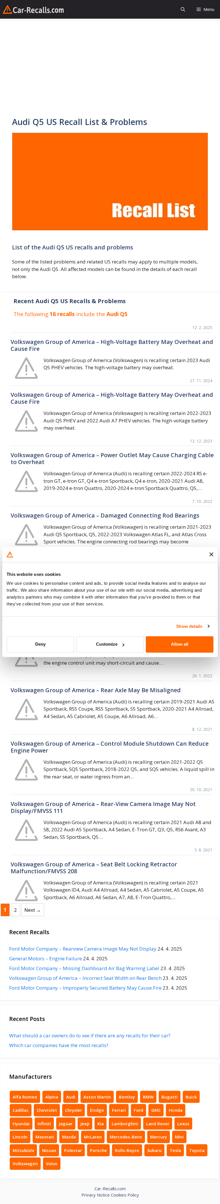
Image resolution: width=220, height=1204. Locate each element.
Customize (106, 644)
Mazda (69, 1137)
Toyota (197, 1150)
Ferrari (119, 1110)
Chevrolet (47, 1110)
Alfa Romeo (25, 1097)
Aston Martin (97, 1097)
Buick (191, 1097)
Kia (100, 1123)
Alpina (51, 1097)
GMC (156, 1110)
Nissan (49, 1150)
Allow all (179, 644)
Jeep (84, 1123)
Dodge (97, 1110)
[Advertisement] (110, 62)
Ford (138, 1110)
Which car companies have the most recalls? (58, 1045)
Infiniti (44, 1123)
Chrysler (73, 1110)
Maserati (45, 1137)
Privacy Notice (95, 1195)
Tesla (175, 1150)
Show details (189, 626)
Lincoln (20, 1137)
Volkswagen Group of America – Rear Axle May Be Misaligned (96, 690)
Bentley (127, 1097)
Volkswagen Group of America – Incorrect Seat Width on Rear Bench (85, 978)
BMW (148, 1097)
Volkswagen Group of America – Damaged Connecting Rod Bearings (105, 515)
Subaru (154, 1150)
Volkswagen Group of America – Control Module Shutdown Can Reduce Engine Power (110, 747)
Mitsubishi (23, 1150)
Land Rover (157, 1123)
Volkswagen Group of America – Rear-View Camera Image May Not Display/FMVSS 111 (103, 807)
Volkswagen (25, 1163)
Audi (70, 1097)
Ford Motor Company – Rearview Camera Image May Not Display (82, 948)
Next (32, 910)
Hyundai (21, 1123)
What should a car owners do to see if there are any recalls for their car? (89, 1035)
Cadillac (21, 1110)
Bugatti (170, 1097)
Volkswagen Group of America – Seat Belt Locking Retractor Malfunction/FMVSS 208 (94, 867)
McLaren (93, 1137)
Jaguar (65, 1123)
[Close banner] (211, 555)
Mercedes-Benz (126, 1137)
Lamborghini (125, 1123)
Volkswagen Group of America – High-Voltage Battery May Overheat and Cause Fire (112, 345)
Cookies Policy (125, 1195)
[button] (183, 9)
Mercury (158, 1137)
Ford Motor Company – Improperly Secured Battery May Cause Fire (85, 987)
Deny (40, 644)
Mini (179, 1137)
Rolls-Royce (127, 1150)
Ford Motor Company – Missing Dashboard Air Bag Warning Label (84, 968)
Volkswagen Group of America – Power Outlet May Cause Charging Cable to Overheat (112, 458)
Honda (175, 1110)
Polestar (73, 1150)
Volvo (52, 1163)
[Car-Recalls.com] (33, 9)
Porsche (98, 1150)
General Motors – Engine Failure (45, 958)
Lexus (183, 1123)
